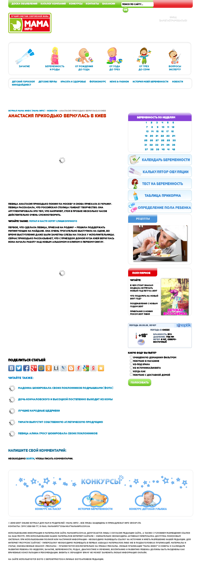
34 (162, 145)
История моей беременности (150, 81)
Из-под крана (141, 364)
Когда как (139, 371)
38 (151, 149)
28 (162, 140)
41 (168, 149)
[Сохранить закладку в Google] (86, 368)
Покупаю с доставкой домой (151, 375)
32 (151, 145)
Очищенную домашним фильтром (154, 357)
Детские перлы (47, 81)
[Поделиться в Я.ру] (78, 368)
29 (168, 140)
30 (174, 140)
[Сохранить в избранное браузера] (101, 368)
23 (168, 136)
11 (168, 127)
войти (30, 458)
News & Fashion (119, 81)
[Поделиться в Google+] (34, 368)
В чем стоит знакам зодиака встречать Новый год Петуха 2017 (143, 288)
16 (162, 131)
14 (152, 131)
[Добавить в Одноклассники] (49, 368)
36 (173, 145)
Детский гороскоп (23, 81)
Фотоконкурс (98, 81)
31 (145, 145)
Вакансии (108, 3)
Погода (133, 325)
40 (163, 149)
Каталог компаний (53, 3)
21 (157, 136)
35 (168, 145)
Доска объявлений (24, 3)
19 (146, 136)
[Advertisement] (79, 100)
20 (151, 136)
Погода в (160, 330)
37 (146, 149)
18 (172, 131)
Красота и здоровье (73, 81)
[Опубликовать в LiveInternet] (56, 368)
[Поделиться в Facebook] (26, 368)
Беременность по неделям (156, 117)
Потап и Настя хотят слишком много (53, 221)
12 (173, 127)
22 (162, 136)
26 (151, 140)
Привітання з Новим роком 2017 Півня (141, 312)
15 (157, 131)
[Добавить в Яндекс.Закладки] (93, 368)
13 (147, 131)
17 (167, 131)
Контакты (92, 3)
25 (145, 140)
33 (156, 145)
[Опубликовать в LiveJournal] (63, 368)
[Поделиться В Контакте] (11, 368)
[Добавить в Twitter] (19, 368)
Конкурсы (75, 3)
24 (173, 136)
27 (157, 140)
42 (173, 149)
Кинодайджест (21, 84)
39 (157, 149)
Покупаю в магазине (146, 361)
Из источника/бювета (147, 368)
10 (163, 127)
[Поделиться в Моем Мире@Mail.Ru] (41, 368)
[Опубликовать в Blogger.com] (71, 368)
